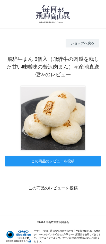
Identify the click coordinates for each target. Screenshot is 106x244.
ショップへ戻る (82, 43)
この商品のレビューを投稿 (53, 161)
